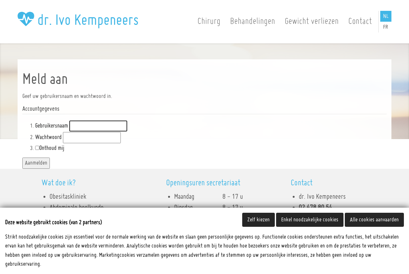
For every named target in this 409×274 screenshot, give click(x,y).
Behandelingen (252, 21)
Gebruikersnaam (51, 126)
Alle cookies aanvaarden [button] (374, 220)
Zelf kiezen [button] (258, 220)
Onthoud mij (51, 148)
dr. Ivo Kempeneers (86, 20)
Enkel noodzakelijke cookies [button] (309, 220)
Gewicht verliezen (312, 21)
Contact (360, 21)
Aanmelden (36, 163)
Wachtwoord (48, 137)
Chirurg (208, 21)
